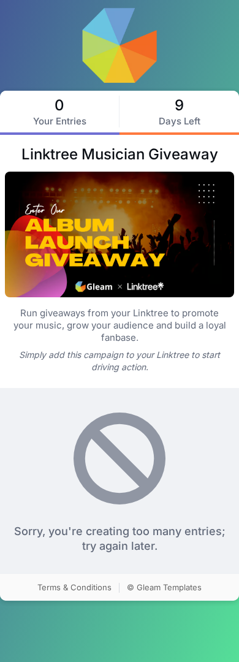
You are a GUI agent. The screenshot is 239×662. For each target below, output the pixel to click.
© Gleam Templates (164, 587)
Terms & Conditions (74, 587)
